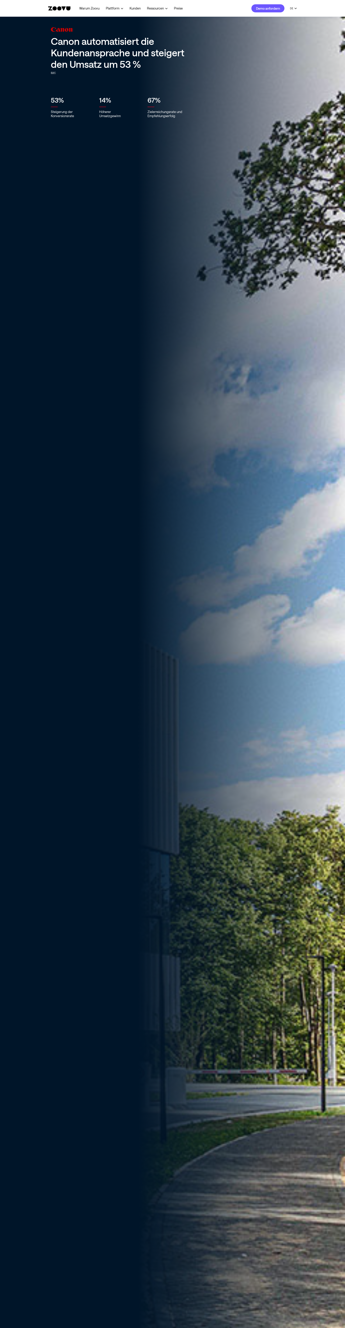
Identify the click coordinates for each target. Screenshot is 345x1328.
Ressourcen (155, 8)
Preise (178, 8)
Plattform (112, 8)
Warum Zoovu (89, 8)
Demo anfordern (268, 8)
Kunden (135, 8)
